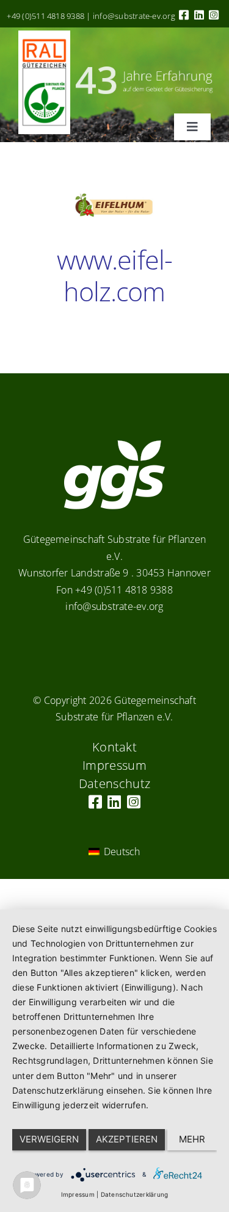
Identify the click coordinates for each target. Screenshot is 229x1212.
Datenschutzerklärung (135, 1194)
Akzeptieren (127, 1139)
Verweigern (49, 1139)
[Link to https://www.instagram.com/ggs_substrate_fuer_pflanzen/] (214, 14)
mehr (192, 1139)
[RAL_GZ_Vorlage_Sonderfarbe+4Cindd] (44, 35)
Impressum (78, 1194)
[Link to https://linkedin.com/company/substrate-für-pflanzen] (199, 14)
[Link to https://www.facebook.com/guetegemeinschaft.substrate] (184, 14)
